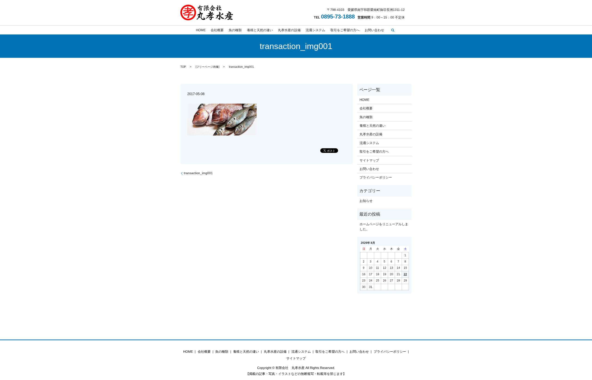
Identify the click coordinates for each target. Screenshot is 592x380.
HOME (201, 30)
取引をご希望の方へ (345, 30)
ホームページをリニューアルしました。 (384, 226)
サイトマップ (369, 160)
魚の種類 (235, 30)
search (392, 30)
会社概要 (217, 30)
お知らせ (366, 201)
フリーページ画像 (207, 66)
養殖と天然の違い (260, 30)
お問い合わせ (374, 30)
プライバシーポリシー (376, 177)
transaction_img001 (198, 173)
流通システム (315, 30)
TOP (183, 66)
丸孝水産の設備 (289, 30)
